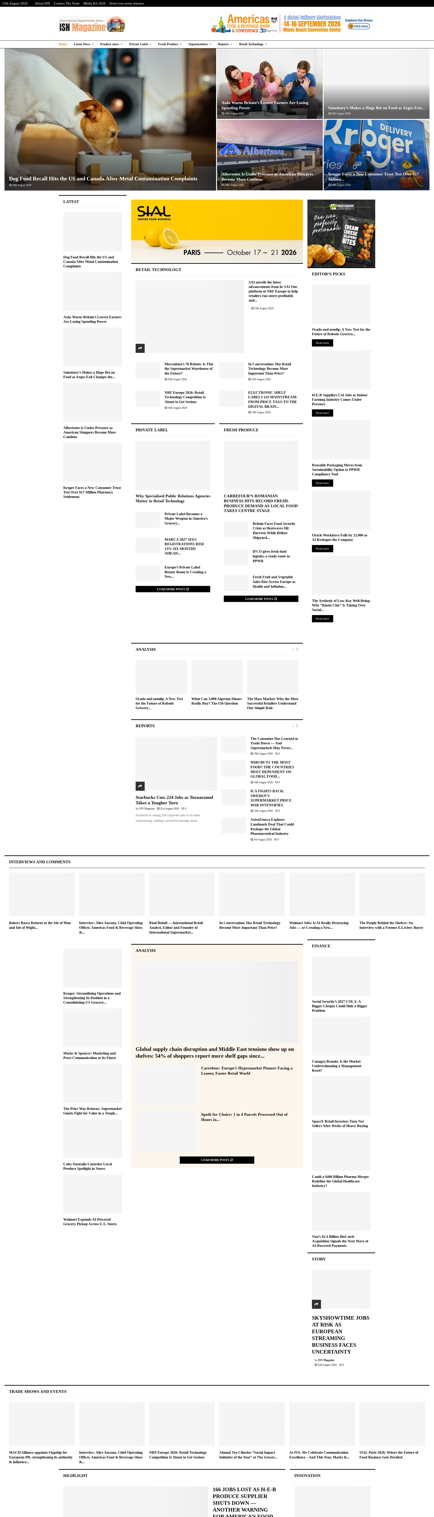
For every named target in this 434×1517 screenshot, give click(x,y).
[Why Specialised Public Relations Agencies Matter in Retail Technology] (173, 465)
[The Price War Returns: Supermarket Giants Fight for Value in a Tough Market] (92, 1083)
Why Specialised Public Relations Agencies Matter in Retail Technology (173, 498)
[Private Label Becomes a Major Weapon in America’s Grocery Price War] (148, 520)
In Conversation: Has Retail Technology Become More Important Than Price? (269, 368)
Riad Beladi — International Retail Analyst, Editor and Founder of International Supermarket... (176, 927)
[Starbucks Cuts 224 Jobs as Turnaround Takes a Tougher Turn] (176, 763)
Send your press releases (126, 3)
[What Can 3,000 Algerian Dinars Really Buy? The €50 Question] (217, 677)
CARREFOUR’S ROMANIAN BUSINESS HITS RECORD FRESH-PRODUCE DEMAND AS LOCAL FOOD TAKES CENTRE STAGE (261, 503)
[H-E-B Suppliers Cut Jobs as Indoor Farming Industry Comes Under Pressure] (341, 369)
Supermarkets (198, 44)
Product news (109, 44)
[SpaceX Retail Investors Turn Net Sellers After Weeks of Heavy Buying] (341, 1096)
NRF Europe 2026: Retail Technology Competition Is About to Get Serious (185, 397)
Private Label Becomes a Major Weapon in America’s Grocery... (186, 518)
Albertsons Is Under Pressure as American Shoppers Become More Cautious (89, 432)
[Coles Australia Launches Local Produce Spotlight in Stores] (92, 1138)
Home (63, 44)
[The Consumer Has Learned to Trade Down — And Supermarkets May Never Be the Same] (234, 744)
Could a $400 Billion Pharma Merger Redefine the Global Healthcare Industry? (340, 1181)
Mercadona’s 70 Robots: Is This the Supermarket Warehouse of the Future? (189, 368)
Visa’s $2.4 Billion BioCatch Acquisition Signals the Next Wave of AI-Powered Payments (340, 1241)
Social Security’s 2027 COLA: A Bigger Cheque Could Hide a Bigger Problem (339, 1006)
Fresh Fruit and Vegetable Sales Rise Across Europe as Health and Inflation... (274, 581)
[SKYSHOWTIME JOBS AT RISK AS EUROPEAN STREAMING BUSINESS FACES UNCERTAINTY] (341, 1289)
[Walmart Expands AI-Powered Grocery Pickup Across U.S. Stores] (92, 1194)
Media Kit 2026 (94, 3)
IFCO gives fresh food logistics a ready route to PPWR (271, 556)
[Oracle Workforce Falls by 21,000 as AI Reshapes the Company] (341, 509)
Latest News (82, 44)
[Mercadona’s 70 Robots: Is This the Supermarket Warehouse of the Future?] (148, 370)
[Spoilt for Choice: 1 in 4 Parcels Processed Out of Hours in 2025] (166, 1131)
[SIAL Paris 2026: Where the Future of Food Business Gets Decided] (392, 1424)
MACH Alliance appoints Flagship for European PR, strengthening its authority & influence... (41, 1457)
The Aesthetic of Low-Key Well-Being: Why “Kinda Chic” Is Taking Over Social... (341, 605)
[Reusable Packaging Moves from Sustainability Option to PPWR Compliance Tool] (341, 439)
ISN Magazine (147, 808)
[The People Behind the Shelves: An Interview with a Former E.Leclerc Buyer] (392, 894)
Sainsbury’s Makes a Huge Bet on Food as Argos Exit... (376, 108)
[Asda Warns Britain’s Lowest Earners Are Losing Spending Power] (92, 291)
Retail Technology (251, 44)
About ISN (42, 3)
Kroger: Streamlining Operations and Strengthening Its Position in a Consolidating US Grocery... (92, 997)
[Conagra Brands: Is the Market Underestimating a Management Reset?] (341, 1036)
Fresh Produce (168, 44)
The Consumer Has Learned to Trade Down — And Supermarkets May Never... (274, 743)
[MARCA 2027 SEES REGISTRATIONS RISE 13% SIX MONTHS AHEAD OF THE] (148, 545)
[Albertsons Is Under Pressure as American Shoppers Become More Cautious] (92, 402)
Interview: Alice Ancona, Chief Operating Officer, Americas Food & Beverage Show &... (111, 927)
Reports (223, 44)
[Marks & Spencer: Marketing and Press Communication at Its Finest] (92, 1028)
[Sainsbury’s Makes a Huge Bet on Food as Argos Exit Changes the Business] (92, 347)
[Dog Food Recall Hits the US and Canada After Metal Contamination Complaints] (92, 231)
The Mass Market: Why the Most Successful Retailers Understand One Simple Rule (272, 703)
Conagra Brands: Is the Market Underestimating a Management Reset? (336, 1065)
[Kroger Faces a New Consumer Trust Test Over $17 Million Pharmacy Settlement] (92, 462)
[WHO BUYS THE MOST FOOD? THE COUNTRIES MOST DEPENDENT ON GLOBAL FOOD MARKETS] (234, 768)
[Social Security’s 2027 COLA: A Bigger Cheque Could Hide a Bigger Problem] (341, 976)
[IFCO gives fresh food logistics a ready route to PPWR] (236, 557)
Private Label (138, 44)
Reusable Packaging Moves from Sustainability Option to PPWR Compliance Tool (337, 469)
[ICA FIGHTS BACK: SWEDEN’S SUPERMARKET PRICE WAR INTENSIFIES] (234, 797)
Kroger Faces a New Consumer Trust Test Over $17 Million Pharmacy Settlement (92, 492)
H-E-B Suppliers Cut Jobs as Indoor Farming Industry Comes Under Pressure (340, 399)
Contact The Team (67, 3)
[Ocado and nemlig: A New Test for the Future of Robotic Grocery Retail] (161, 677)
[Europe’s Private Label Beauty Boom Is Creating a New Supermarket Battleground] (148, 573)
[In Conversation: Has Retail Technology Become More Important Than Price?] (231, 370)
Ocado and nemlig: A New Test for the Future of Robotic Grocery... (159, 703)
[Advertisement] (217, 627)
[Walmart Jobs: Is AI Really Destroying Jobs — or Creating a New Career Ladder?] (322, 894)
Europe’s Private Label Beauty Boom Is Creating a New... (185, 571)
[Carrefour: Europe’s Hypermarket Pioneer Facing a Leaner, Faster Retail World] (166, 1085)
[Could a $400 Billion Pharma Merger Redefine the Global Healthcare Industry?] (341, 1151)
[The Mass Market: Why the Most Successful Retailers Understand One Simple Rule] (272, 677)
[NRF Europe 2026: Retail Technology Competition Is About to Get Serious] (148, 399)
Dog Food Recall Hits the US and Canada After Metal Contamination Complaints (103, 179)
